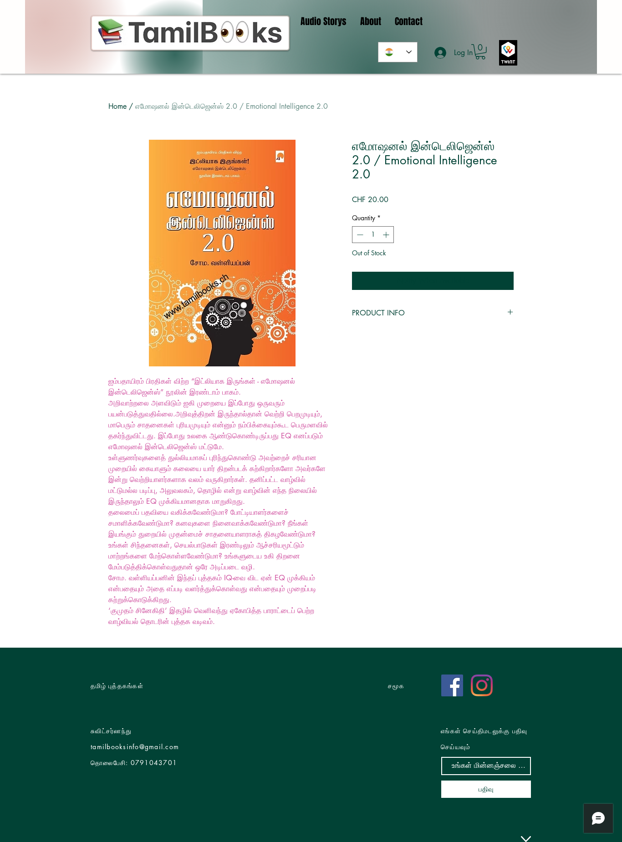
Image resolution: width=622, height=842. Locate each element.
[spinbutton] (373, 235)
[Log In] (441, 52)
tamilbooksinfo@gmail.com (135, 746)
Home (117, 106)
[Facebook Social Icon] (452, 685)
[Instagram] (482, 685)
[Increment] (387, 235)
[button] (480, 52)
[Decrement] (359, 235)
